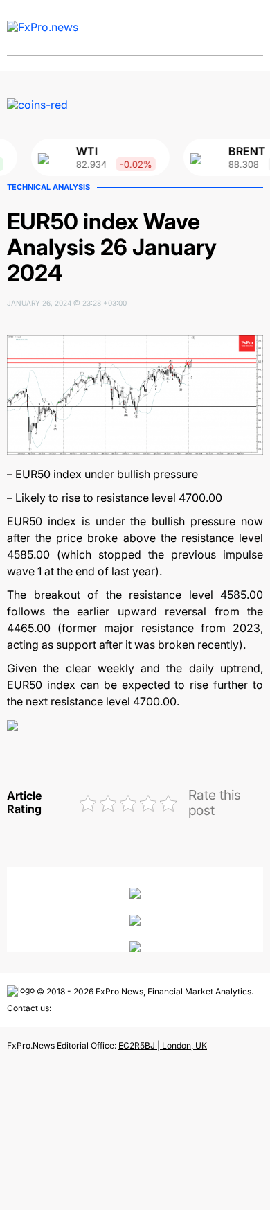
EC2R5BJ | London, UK (162, 1045)
